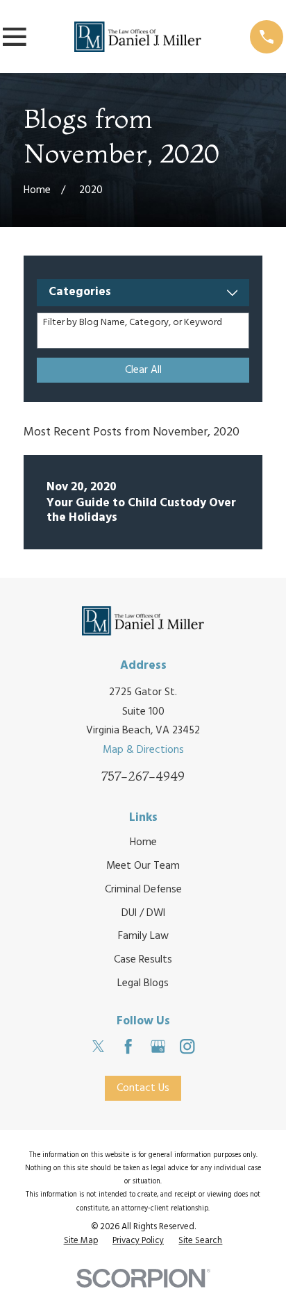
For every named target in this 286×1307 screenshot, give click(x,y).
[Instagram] (187, 1046)
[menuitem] (81, 1241)
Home (143, 842)
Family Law (143, 936)
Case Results (143, 959)
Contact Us (143, 1088)
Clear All (143, 370)
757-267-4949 (143, 776)
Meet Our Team (143, 866)
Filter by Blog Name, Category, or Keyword (132, 323)
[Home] (137, 36)
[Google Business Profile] (158, 1046)
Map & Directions (143, 750)
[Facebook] (128, 1046)
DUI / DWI (143, 913)
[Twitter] (98, 1046)
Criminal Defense (143, 889)
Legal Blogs (143, 983)
